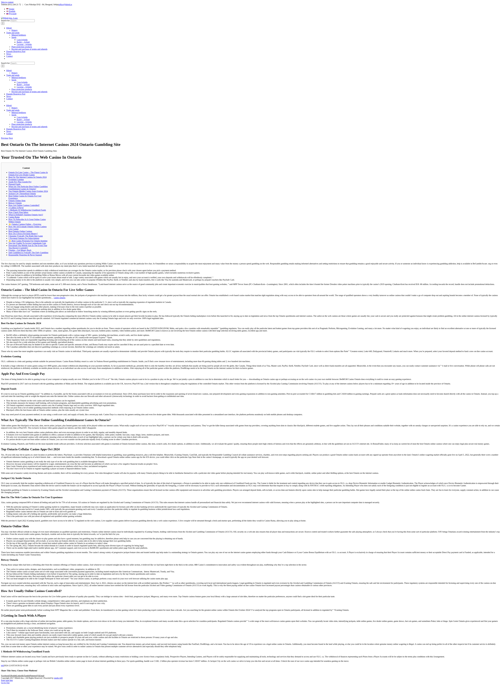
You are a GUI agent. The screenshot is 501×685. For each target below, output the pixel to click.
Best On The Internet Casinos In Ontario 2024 (27, 177)
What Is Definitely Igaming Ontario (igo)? (25, 215)
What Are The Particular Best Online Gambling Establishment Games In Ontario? (28, 187)
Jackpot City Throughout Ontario (22, 193)
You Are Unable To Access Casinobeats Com (27, 243)
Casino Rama (14, 217)
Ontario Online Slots (16, 200)
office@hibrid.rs (65, 4)
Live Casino (13, 229)
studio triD (58, 678)
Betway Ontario (15, 203)
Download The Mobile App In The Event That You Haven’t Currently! (27, 246)
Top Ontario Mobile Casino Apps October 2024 (28, 191)
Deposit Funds (14, 184)
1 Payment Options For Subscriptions (23, 238)
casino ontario (59, 298)
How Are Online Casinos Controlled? (24, 205)
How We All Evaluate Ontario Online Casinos (27, 226)
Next (11, 138)
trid (2, 665)
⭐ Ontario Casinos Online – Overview (24, 224)
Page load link (7, 680)
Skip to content (7, 2)
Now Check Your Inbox (18, 212)
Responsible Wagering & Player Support (25, 255)
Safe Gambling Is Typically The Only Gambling (28, 252)
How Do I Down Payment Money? (23, 234)
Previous (4, 138)
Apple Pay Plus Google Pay (20, 182)
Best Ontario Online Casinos (20, 231)
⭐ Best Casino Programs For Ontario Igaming (27, 241)
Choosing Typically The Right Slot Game (25, 236)
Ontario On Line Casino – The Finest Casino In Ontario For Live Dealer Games (28, 173)
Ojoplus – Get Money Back (19, 250)
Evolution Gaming (16, 179)
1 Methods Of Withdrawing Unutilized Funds (27, 210)
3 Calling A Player (16, 208)
